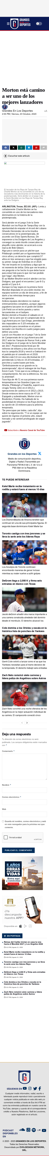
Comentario (8, 751)
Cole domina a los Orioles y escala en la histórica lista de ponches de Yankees (24, 629)
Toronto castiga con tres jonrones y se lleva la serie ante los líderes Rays (23, 535)
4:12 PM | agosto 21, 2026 (14, 947)
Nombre (6, 785)
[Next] (27, 723)
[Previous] (22, 723)
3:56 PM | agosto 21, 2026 (14, 967)
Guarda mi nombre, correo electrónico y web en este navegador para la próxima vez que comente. (25, 824)
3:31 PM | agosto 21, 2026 (14, 987)
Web (4, 809)
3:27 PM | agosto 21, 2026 (14, 997)
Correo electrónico (11, 797)
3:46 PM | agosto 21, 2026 (14, 977)
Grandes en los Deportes (17, 110)
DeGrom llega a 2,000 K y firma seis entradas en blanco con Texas (22, 582)
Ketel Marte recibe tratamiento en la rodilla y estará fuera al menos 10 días (23, 487)
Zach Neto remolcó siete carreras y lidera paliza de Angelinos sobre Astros (24, 676)
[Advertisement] (24, 58)
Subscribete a (26, 430)
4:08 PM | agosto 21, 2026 (14, 957)
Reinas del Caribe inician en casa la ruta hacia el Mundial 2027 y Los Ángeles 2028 (23, 943)
